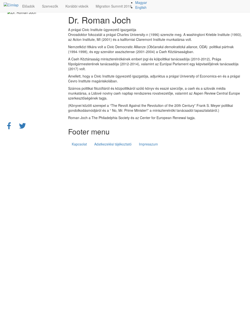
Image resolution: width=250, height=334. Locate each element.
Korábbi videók (76, 6)
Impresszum (148, 144)
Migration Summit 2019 (114, 6)
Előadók (28, 6)
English (140, 7)
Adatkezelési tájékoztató (113, 144)
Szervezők (50, 6)
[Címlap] (11, 4)
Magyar (141, 2)
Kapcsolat (79, 144)
